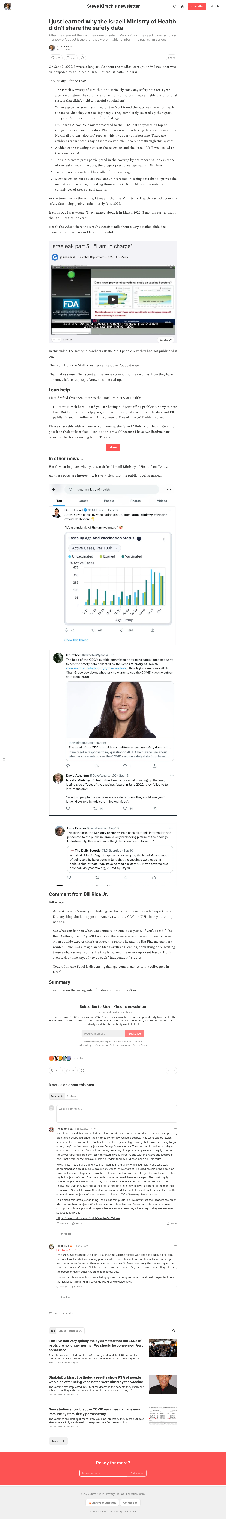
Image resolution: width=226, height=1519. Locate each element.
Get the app (130, 1502)
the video (66, 226)
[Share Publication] (182, 6)
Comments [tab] (57, 1096)
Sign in (215, 6)
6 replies (65, 1297)
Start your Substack (104, 1502)
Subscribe (196, 6)
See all (56, 1441)
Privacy (110, 1494)
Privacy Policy (140, 1045)
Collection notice (136, 1494)
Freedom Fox (64, 1128)
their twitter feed (76, 431)
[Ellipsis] (175, 1128)
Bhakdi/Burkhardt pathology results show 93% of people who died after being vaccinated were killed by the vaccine (96, 1379)
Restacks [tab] (72, 1096)
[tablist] (64, 1096)
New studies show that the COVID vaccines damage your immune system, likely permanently (95, 1411)
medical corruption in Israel (141, 66)
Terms (120, 1494)
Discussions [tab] (75, 1330)
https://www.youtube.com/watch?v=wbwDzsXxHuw (88, 1218)
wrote (59, 902)
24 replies (66, 1233)
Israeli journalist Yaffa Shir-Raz (114, 72)
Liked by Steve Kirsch (70, 1250)
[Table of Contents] (3, 759)
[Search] (174, 6)
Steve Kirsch (64, 46)
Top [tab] (53, 1330)
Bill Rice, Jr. (63, 1245)
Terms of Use (130, 1041)
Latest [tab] (62, 1330)
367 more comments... (61, 1313)
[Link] (44, 390)
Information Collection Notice (111, 1045)
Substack (95, 1511)
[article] (113, 1354)
